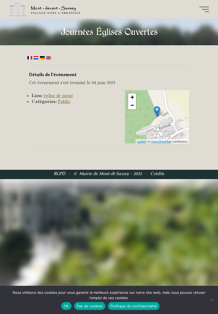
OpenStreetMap (161, 141)
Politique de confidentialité (134, 306)
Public (64, 101)
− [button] (132, 105)
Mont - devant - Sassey (53, 8)
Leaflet (141, 141)
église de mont (58, 95)
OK (66, 306)
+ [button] (132, 97)
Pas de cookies (90, 306)
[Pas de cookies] (211, 300)
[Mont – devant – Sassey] (18, 9)
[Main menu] (204, 9)
